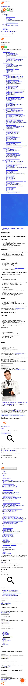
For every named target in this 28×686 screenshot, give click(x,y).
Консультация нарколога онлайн (13, 73)
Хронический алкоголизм (9, 506)
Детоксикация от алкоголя (12, 112)
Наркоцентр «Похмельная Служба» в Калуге (13, 228)
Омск (4, 638)
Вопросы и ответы (10, 17)
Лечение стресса (10, 190)
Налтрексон (6, 540)
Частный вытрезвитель (11, 53)
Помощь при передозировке (12, 69)
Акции (4, 26)
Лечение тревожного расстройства (14, 162)
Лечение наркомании (8, 129)
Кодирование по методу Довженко (14, 98)
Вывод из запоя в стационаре (13, 61)
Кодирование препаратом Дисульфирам (15, 78)
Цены (4, 24)
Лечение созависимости (11, 138)
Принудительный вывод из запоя (13, 60)
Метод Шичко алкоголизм (9, 594)
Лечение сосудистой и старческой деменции (16, 167)
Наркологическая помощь (12, 66)
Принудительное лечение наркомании (12, 497)
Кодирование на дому (11, 95)
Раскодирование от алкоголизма (13, 99)
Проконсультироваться (6, 49)
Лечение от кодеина (10, 136)
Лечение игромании (10, 177)
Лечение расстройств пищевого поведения (16, 181)
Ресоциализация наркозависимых (14, 146)
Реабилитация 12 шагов (11, 156)
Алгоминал (6, 542)
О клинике (5, 14)
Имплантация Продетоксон (12, 84)
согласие (22, 412)
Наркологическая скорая (11, 67)
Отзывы (5, 28)
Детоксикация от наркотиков (12, 131)
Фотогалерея (9, 19)
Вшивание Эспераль (10, 106)
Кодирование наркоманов (12, 133)
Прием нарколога (10, 70)
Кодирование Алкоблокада (12, 86)
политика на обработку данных (8, 413)
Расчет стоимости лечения (12, 25)
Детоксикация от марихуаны (12, 132)
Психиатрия (6, 160)
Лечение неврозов (10, 188)
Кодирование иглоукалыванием (13, 83)
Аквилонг (5, 537)
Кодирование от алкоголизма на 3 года (15, 91)
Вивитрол (5, 539)
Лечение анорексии (10, 174)
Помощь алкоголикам (11, 125)
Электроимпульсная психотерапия (14, 81)
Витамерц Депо (9, 103)
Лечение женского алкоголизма (13, 121)
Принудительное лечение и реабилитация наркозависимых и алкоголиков (13, 521)
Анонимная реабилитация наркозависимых (13, 517)
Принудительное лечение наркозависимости (16, 145)
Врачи (7, 15)
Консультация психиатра (11, 165)
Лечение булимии (10, 182)
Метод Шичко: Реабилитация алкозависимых (16, 122)
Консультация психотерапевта (13, 192)
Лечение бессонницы (11, 187)
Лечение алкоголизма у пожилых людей (15, 115)
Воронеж (5, 632)
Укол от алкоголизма (11, 101)
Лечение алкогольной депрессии (13, 184)
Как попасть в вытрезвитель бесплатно (12, 592)
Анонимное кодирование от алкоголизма (12, 543)
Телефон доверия (10, 128)
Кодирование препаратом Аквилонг (14, 76)
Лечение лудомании (10, 178)
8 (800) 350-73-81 (5, 1)
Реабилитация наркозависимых (13, 154)
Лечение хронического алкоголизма (14, 114)
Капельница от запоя (11, 55)
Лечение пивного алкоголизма (13, 119)
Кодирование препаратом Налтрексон (15, 97)
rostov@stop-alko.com (19, 268)
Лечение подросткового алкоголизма (14, 120)
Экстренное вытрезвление (12, 54)
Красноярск (6, 634)
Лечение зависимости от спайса (13, 142)
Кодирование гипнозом (11, 87)
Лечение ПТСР (9, 179)
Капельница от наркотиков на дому (14, 65)
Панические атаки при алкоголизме (14, 185)
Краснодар (5, 644)
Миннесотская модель (11, 149)
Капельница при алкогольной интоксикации (16, 56)
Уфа (4, 643)
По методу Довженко (8, 530)
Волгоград (5, 631)
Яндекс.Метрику (17, 410)
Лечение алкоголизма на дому (13, 123)
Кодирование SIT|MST (11, 93)
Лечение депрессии (10, 168)
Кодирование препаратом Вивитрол (14, 104)
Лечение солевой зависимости (13, 137)
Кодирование (6, 75)
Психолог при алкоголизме (12, 183)
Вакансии (8, 18)
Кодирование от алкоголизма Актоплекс (15, 89)
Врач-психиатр (9, 172)
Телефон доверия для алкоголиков (11, 591)
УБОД (7, 72)
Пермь (4, 639)
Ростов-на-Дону (7, 640)
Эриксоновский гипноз (11, 82)
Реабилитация (6, 148)
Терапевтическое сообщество (13, 159)
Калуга (2, 12)
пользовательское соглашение (18, 415)
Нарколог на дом (7, 63)
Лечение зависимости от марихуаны (14, 140)
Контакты (5, 29)
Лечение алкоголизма (8, 109)
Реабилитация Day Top (11, 157)
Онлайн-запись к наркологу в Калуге (14, 20)
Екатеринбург (6, 633)
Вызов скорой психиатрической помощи (15, 173)
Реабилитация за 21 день (11, 151)
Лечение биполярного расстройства (14, 161)
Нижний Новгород (7, 637)
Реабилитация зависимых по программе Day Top (14, 518)
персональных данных (20, 369)
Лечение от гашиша (10, 134)
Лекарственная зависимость (12, 143)
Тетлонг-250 (9, 100)
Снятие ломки (9, 71)
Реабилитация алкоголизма (12, 127)
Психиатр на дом (10, 166)
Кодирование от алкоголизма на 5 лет (14, 92)
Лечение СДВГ (9, 189)
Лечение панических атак (12, 170)
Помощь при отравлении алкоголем (14, 59)
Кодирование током (10, 94)
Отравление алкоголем (8, 484)
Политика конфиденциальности (6, 433)
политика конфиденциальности (10, 414)
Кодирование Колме (10, 88)
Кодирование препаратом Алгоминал (14, 77)
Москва (5, 635)
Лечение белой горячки (11, 117)
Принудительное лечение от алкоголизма (12, 509)
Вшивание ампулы (10, 105)
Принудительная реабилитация (13, 155)
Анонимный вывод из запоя (9, 487)
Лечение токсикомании (11, 139)
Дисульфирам (6, 541)
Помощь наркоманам (11, 144)
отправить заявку (4, 604)
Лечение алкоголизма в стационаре (14, 116)
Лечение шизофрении (11, 171)
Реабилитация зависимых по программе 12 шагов (14, 519)
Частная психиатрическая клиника (14, 164)
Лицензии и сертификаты (12, 23)
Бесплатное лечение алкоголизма (13, 111)
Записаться (3, 680)
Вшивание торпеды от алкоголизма (14, 108)
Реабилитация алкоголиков (12, 153)
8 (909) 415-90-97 (13, 31)
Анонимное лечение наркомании (11, 494)
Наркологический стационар (12, 150)
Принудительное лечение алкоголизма (15, 126)
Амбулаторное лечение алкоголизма (14, 110)
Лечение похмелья (10, 58)
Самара (5, 641)
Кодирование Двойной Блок (12, 80)
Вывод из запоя (6, 52)
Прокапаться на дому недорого (10, 590)
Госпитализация (9, 64)
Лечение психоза (10, 176)
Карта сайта (3, 562)
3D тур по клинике (10, 21)
